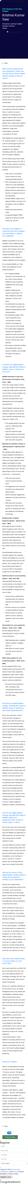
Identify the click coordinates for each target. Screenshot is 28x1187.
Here (15, 1172)
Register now (6, 1177)
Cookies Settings (10, 1137)
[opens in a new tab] (6, 1134)
